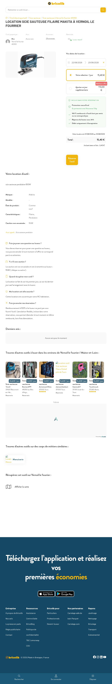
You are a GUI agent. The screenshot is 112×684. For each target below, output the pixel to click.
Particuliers (52, 613)
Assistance (31, 613)
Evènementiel (94, 635)
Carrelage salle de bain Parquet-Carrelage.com (75, 618)
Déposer (93, 679)
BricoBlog (30, 624)
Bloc (13, 39)
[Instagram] (98, 657)
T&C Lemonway (32, 640)
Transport (92, 629)
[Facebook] (94, 657)
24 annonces (50, 38)
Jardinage (92, 613)
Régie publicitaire (13, 629)
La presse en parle (13, 624)
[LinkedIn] (101, 657)
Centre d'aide (31, 618)
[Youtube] (104, 657)
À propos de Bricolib (14, 613)
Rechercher (19, 679)
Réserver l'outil (72, 160)
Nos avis (9, 618)
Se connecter (56, 679)
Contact (9, 635)
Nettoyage (92, 618)
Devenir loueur (53, 624)
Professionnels (53, 618)
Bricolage (92, 624)
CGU (28, 646)
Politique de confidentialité (32, 632)
